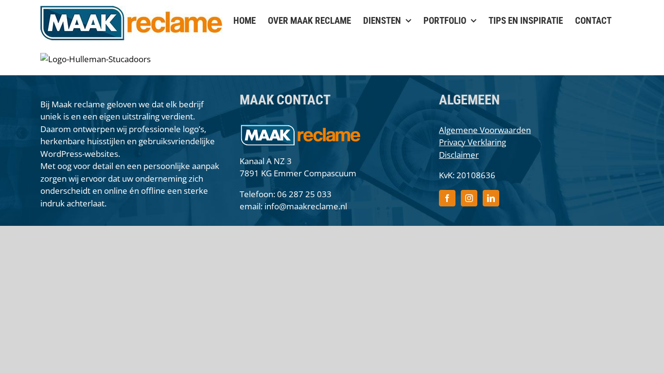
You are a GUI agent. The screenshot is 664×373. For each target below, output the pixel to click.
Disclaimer (459, 154)
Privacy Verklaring (472, 142)
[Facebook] (447, 198)
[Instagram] (469, 198)
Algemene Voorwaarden (485, 130)
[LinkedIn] (491, 198)
